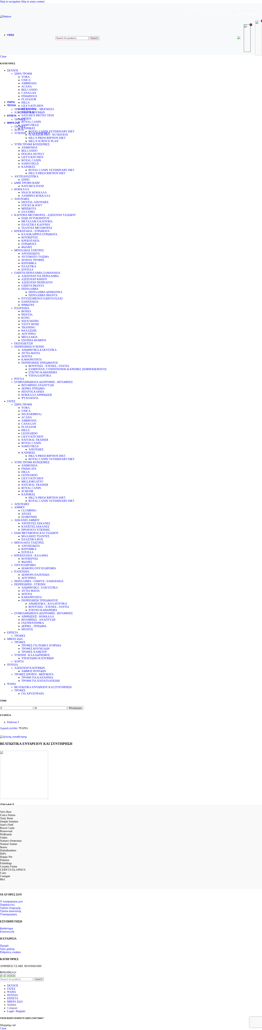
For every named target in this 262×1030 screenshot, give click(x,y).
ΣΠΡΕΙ (25, 179)
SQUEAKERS (30, 320)
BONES (26, 311)
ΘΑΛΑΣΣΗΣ (29, 330)
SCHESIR (27, 491)
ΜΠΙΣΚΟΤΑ (28, 208)
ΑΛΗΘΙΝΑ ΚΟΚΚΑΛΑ (35, 195)
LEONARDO (29, 433)
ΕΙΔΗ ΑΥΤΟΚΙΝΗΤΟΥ (35, 218)
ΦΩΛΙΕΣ (26, 247)
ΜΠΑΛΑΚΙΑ (29, 337)
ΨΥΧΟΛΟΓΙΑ (29, 398)
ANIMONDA (29, 147)
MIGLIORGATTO (32, 481)
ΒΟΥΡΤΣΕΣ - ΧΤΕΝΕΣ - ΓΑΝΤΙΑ (49, 365)
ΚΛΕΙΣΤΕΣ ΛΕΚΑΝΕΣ (35, 526)
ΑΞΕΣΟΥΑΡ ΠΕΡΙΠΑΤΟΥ (37, 282)
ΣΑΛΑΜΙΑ (28, 211)
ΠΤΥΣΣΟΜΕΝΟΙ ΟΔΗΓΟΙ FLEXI (42, 298)
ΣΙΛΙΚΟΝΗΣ (29, 516)
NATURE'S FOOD (32, 186)
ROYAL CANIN (31, 160)
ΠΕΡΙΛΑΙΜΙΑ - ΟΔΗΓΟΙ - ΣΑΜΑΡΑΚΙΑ (39, 581)
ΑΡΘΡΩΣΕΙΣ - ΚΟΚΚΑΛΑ (37, 616)
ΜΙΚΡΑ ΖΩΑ (15, 638)
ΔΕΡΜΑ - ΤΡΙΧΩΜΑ (34, 626)
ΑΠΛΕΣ (26, 513)
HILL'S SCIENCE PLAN (43, 141)
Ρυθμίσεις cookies (10, 952)
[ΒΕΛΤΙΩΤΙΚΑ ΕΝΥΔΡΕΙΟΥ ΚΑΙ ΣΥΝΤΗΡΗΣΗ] (13, 736)
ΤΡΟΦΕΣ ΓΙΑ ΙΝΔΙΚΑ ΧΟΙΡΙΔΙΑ (41, 645)
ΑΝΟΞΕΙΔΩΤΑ (30, 253)
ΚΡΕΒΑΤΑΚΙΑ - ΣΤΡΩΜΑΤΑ (32, 231)
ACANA (26, 417)
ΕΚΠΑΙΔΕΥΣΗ (23, 343)
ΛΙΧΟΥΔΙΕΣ (21, 198)
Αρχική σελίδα (9, 728)
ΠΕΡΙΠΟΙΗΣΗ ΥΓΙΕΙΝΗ (29, 346)
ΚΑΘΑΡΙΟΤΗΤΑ (31, 359)
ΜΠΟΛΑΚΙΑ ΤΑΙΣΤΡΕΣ (29, 542)
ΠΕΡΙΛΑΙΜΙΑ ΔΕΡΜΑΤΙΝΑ (45, 292)
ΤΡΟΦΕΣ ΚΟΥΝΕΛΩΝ (35, 648)
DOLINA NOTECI (32, 153)
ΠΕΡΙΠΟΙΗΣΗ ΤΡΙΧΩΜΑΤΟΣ (39, 362)
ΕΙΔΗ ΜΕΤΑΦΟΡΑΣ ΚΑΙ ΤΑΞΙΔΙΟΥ (36, 532)
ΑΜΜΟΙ (19, 507)
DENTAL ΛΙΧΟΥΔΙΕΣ (34, 202)
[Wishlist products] (247, 38)
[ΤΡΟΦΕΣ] (24, 797)
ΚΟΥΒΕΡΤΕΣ (29, 237)
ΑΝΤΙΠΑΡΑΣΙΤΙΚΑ (26, 176)
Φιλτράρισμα (75, 708)
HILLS (25, 430)
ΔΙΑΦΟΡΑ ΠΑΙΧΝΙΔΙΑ (35, 574)
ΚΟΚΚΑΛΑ (21, 189)
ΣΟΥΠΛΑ (27, 269)
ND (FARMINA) (31, 414)
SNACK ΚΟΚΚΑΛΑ (34, 192)
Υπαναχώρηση (8, 914)
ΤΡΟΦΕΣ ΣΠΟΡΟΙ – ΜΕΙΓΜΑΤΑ (34, 109)
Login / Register (16, 1011)
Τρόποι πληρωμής (10, 907)
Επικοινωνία (7, 931)
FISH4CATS (28, 468)
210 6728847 (247, 14)
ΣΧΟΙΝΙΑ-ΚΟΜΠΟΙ (33, 340)
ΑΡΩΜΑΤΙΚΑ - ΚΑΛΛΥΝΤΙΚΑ (48, 603)
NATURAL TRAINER (34, 439)
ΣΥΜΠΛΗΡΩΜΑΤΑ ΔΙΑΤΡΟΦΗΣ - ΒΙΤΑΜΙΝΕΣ (43, 381)
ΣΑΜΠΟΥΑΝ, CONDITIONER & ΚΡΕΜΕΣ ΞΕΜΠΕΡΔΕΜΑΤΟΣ (68, 369)
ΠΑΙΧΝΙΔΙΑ (21, 308)
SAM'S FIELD (30, 163)
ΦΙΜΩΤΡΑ (27, 304)
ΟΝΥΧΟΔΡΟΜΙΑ (25, 565)
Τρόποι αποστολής (10, 911)
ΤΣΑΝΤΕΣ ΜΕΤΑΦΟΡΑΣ (36, 227)
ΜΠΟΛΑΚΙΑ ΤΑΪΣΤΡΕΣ (29, 250)
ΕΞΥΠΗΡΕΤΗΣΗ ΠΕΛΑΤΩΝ (198, 8)
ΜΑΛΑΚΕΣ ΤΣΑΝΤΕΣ (35, 536)
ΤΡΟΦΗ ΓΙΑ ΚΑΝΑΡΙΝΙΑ (37, 677)
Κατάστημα (6, 928)
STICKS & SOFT (31, 205)
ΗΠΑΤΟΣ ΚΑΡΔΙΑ (32, 391)
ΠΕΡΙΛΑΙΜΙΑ (29, 288)
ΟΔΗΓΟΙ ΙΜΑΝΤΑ (32, 285)
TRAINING (28, 327)
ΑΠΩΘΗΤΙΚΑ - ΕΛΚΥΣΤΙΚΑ (39, 587)
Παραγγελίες (7, 904)
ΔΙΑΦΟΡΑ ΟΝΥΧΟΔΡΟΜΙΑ (38, 568)
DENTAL (27, 314)
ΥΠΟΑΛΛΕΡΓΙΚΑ (40, 375)
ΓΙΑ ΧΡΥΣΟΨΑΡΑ (32, 693)
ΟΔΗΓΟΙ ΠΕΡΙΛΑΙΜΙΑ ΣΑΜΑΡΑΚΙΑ (37, 272)
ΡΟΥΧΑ (19, 378)
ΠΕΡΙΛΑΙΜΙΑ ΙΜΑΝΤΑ (43, 295)
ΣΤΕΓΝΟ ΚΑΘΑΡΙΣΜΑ (43, 372)
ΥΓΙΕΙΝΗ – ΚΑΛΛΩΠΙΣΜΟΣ (32, 133)
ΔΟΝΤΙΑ (26, 356)
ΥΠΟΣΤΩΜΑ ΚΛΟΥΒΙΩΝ (37, 658)
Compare (12, 1007)
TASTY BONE (30, 324)
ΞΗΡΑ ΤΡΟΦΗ (23, 404)
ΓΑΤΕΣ (11, 401)
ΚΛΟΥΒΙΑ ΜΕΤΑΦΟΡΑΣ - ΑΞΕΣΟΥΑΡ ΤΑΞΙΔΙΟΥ (45, 214)
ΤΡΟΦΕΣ (19, 119)
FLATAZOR (28, 426)
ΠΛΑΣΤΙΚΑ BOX (32, 539)
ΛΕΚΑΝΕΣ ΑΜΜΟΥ (27, 520)
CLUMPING (29, 510)
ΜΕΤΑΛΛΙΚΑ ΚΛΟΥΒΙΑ (37, 221)
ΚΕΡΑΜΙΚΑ (29, 263)
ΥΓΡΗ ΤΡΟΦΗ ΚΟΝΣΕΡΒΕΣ (32, 144)
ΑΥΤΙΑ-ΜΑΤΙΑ (30, 353)
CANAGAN (28, 423)
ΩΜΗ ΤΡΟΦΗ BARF (27, 182)
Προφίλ (4, 945)
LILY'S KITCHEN (32, 157)
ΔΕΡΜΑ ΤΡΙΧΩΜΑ (33, 388)
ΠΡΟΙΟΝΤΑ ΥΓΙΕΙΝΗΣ (35, 529)
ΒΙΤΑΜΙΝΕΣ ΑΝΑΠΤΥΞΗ (37, 385)
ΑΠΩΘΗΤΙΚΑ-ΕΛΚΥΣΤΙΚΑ (39, 349)
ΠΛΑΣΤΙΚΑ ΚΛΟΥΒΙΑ (35, 224)
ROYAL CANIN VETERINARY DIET (52, 169)
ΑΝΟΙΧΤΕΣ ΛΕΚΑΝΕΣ (35, 523)
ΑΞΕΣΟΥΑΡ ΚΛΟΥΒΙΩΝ (29, 112)
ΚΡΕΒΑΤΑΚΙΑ (30, 240)
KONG (25, 317)
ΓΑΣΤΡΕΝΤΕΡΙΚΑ (32, 622)
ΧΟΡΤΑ (19, 129)
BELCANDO (29, 150)
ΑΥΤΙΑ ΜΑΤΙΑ (30, 590)
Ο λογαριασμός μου (11, 901)
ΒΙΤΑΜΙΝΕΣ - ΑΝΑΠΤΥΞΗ (38, 619)
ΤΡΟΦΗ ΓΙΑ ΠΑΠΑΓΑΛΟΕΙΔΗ (40, 680)
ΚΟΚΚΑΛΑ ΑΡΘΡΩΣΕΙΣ (36, 394)
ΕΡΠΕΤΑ (12, 632)
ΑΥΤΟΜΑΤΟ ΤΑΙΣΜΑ (35, 256)
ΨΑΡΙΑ (11, 683)
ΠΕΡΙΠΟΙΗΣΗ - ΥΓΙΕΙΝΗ (29, 584)
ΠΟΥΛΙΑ (12, 664)
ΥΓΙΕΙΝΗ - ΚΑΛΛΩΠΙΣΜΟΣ (32, 655)
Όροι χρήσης (7, 948)
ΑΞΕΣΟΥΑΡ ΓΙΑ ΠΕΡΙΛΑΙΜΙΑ (40, 275)
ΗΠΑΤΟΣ (27, 629)
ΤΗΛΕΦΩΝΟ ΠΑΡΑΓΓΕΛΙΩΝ (244, 8)
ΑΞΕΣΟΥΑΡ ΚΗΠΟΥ (34, 279)
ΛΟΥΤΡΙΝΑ (28, 333)
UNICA (26, 410)
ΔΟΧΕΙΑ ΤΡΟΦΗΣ (32, 259)
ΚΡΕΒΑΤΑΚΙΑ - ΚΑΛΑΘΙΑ (31, 555)
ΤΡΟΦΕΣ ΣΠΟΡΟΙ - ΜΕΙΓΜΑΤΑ (34, 674)
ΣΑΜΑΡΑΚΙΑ (29, 301)
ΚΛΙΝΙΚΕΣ (28, 166)
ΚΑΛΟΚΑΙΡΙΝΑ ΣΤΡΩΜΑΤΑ (39, 234)
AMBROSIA (29, 420)
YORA (25, 407)
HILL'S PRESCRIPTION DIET (47, 137)
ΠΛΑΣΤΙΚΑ (28, 266)
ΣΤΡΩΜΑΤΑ (29, 243)
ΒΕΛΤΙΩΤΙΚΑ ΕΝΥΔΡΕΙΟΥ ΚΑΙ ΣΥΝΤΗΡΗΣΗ (43, 687)
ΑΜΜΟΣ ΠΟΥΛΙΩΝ (33, 671)
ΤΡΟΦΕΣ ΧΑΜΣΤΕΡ (34, 651)
